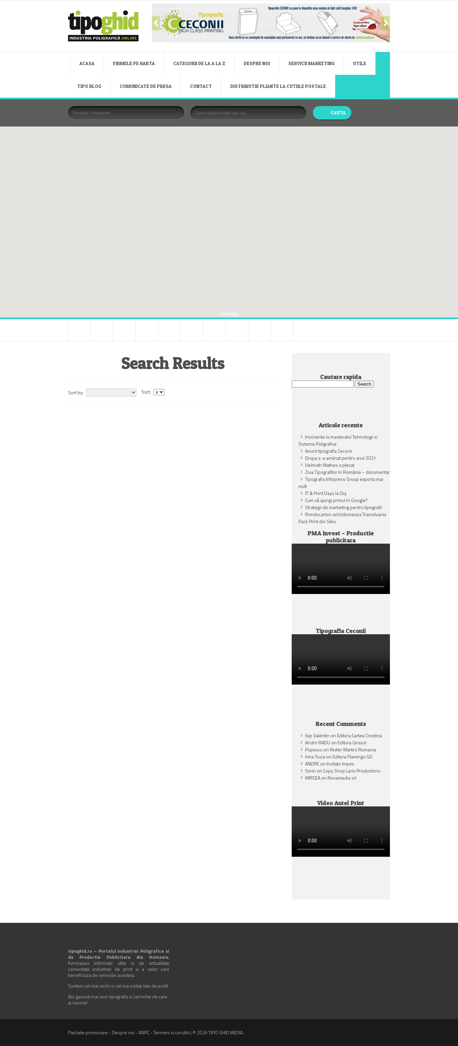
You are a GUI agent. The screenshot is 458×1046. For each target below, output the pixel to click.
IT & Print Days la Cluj (325, 493)
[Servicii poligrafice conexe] (214, 330)
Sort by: (75, 392)
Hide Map (229, 313)
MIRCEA (312, 777)
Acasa (87, 63)
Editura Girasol (352, 742)
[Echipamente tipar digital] (147, 330)
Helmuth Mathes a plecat (329, 464)
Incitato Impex (340, 763)
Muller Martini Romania (353, 749)
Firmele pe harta (134, 63)
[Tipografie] (237, 330)
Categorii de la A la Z (199, 63)
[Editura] (169, 330)
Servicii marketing (311, 63)
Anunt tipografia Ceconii (328, 450)
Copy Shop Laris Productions (352, 770)
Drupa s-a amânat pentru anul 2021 (340, 457)
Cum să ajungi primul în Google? (336, 500)
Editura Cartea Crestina (359, 735)
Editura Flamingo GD (353, 756)
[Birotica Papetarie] (102, 330)
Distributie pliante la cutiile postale (278, 86)
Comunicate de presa (146, 86)
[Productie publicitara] (192, 330)
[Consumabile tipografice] (124, 330)
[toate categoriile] (282, 330)
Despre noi (257, 63)
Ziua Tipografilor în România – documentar (347, 472)
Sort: (146, 391)
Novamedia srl (342, 777)
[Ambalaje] (79, 330)
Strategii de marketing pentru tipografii (343, 507)
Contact (201, 86)
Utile (359, 63)
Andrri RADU (317, 742)
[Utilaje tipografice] (259, 330)
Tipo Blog (89, 86)
